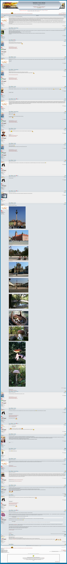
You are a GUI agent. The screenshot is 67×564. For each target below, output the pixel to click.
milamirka (2, 161)
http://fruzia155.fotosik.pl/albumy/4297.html (13, 135)
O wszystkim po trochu (15, 13)
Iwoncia (2, 486)
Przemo (34, 553)
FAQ (31, 10)
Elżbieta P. (2, 129)
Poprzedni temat (60, 13)
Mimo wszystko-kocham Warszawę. (28, 13)
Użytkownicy (36, 10)
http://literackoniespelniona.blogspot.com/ (13, 48)
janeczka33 (2, 472)
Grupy (41, 10)
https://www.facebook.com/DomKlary (12, 390)
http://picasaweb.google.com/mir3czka (13, 416)
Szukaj (33, 10)
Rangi (39, 10)
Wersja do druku (64, 550)
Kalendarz (44, 10)
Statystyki (47, 10)
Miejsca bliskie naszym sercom (21, 13)
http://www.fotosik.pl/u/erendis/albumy (13, 78)
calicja (1, 511)
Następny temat (64, 13)
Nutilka (2, 449)
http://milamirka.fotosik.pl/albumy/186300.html (13, 415)
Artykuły (30, 10)
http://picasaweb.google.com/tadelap (13, 136)
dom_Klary (2, 16)
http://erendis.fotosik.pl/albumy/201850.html (13, 74)
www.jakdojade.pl (15, 524)
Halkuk (2, 87)
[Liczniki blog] (57, 561)
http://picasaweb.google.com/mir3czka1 (13, 503)
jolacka (2, 435)
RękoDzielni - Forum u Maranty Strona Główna (6, 13)
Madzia (2, 41)
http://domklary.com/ (11, 389)
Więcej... (4, 26)
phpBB (30, 553)
